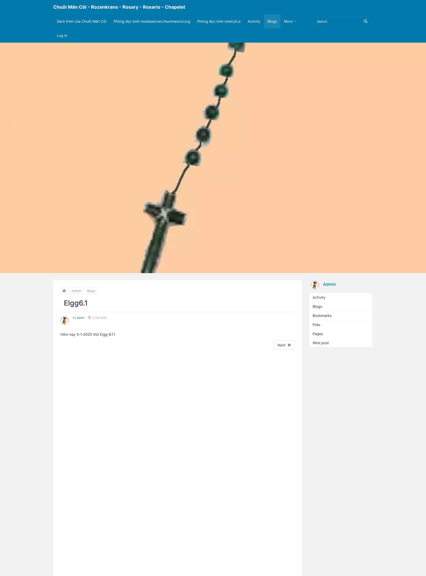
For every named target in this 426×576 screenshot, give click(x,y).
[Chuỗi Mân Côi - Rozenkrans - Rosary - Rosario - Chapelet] (64, 290)
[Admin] (64, 320)
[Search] (365, 21)
